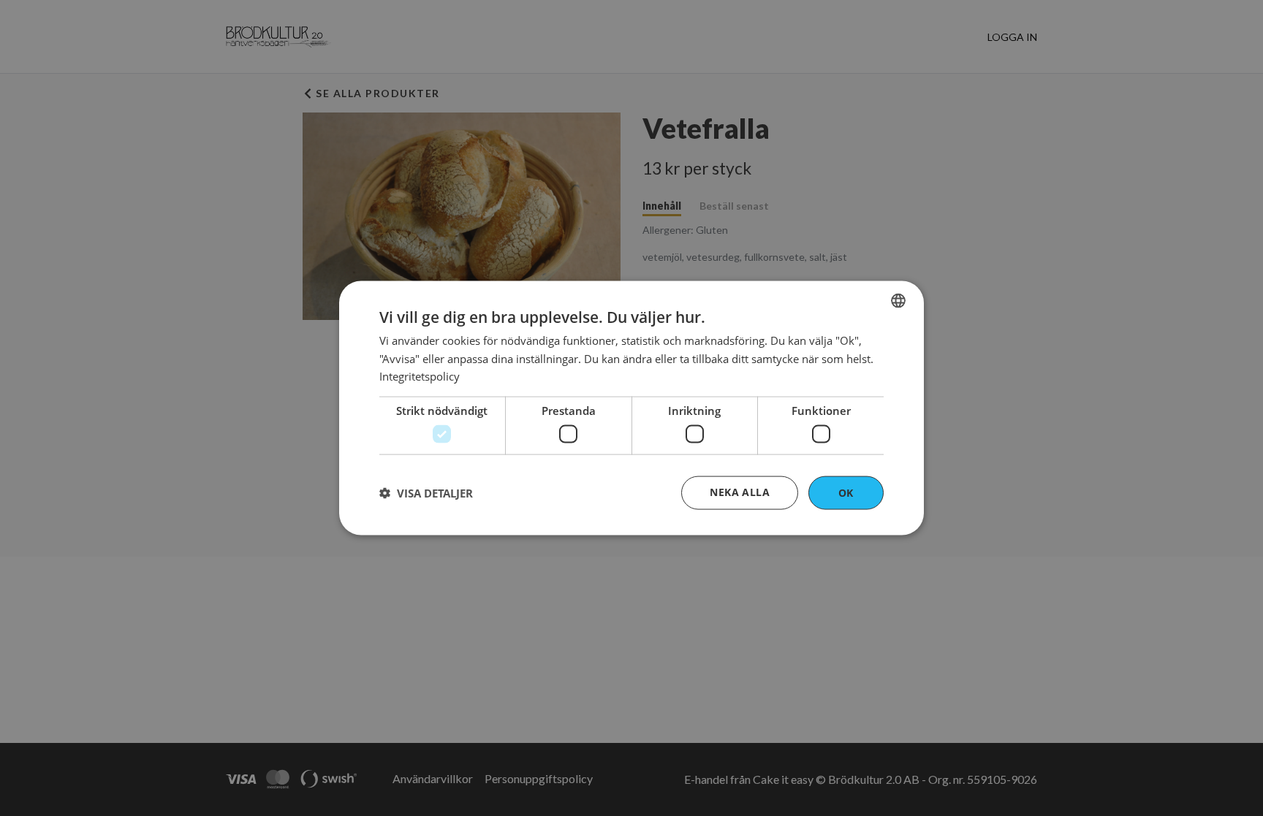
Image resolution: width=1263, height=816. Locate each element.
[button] (426, 493)
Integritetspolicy (419, 376)
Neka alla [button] (740, 491)
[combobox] (898, 300)
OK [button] (846, 492)
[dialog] (631, 408)
